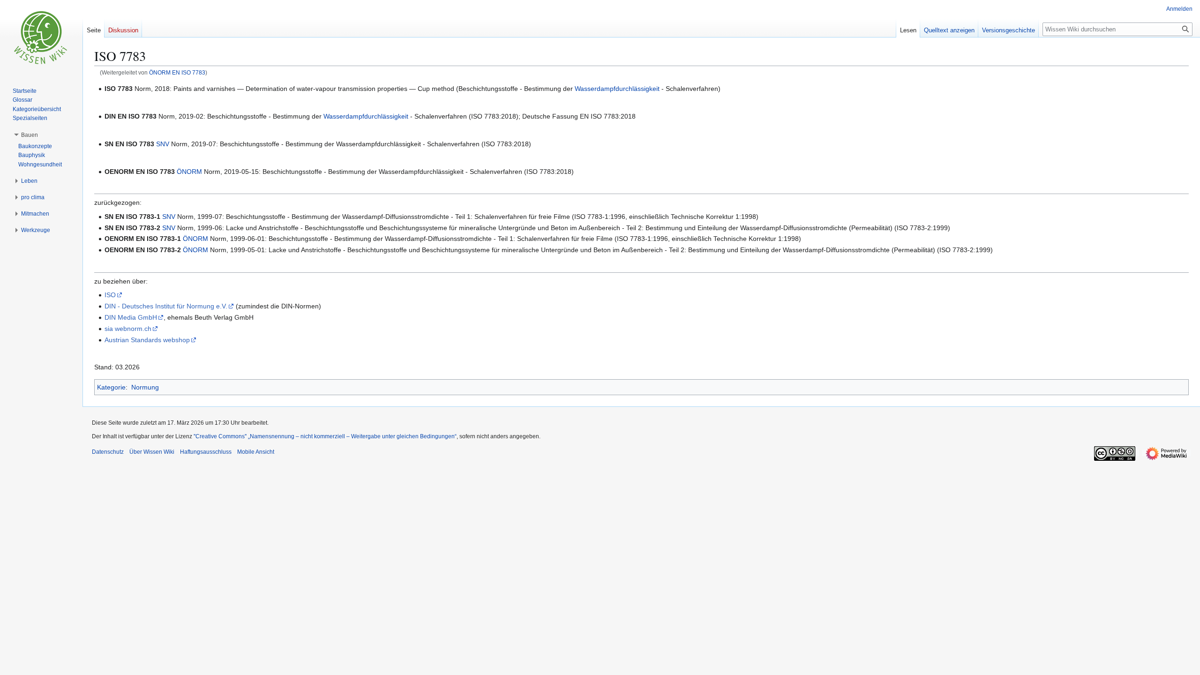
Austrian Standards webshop (147, 340)
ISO (110, 295)
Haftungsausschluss (206, 452)
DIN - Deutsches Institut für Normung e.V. (166, 306)
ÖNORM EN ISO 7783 (177, 72)
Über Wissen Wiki (151, 452)
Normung (145, 387)
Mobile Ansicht (255, 452)
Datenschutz (108, 452)
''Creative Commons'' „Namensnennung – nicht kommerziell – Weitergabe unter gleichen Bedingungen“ (325, 436)
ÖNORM (189, 171)
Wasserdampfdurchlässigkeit (617, 88)
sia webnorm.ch (128, 328)
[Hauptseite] (41, 37)
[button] (29, 135)
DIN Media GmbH (131, 317)
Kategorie (111, 387)
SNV (162, 144)
